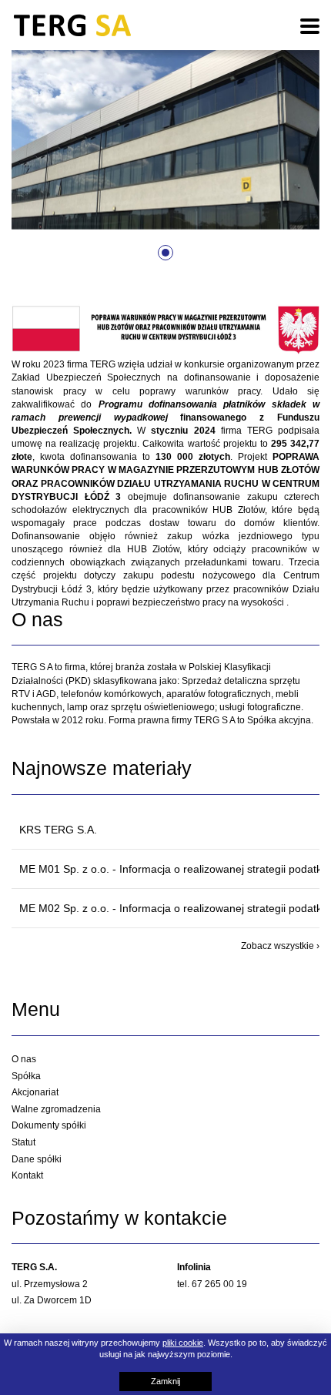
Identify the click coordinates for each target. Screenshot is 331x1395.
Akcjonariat (35, 1092)
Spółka (26, 1076)
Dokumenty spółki (49, 1125)
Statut (23, 1142)
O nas (24, 1059)
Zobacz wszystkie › (280, 946)
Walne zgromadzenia (56, 1109)
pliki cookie (182, 1342)
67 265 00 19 (219, 1284)
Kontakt (27, 1175)
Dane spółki (37, 1159)
